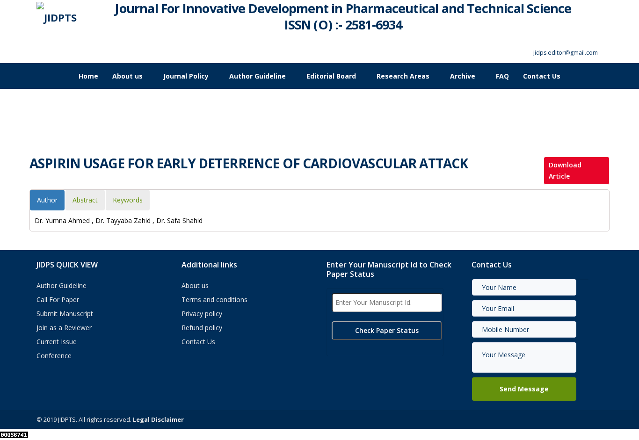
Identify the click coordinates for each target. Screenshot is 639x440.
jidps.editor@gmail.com (565, 53)
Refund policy (202, 327)
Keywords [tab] (128, 199)
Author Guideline (257, 76)
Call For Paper (57, 299)
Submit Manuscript (64, 313)
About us (127, 76)
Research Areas (403, 76)
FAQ (502, 76)
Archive (462, 76)
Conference (54, 355)
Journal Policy (186, 76)
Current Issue (56, 341)
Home (88, 76)
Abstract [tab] (85, 199)
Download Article (565, 170)
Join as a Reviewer (64, 327)
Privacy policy (202, 313)
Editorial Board (331, 76)
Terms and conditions (214, 299)
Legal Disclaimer (158, 419)
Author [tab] (47, 199)
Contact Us (541, 76)
